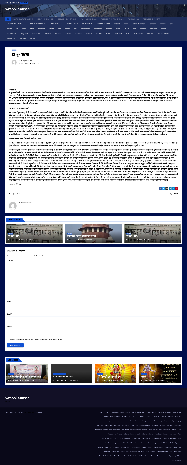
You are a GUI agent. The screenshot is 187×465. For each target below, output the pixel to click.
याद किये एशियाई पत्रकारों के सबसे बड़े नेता (24, 376)
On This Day (87, 24)
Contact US (156, 416)
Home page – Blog (161, 421)
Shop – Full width (150, 451)
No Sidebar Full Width (147, 434)
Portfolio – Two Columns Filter (129, 443)
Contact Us (148, 416)
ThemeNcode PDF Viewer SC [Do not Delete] (136, 456)
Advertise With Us (151, 412)
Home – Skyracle (135, 421)
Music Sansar (72, 24)
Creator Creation (45, 19)
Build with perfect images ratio (112, 416)
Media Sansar (56, 24)
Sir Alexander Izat (62, 376)
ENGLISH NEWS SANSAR (67, 19)
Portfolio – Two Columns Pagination (149, 443)
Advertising (161, 412)
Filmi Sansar (133, 19)
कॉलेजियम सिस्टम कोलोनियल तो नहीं (81, 236)
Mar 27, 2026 (103, 380)
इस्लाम (127, 34)
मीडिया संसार (153, 29)
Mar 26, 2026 (147, 380)
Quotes (144, 447)
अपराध (171, 24)
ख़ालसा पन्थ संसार (138, 34)
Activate (128, 412)
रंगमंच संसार (68, 34)
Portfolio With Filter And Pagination (171, 443)
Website (9, 327)
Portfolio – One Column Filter (132, 438)
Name (9, 301)
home (127, 421)
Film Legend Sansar (151, 19)
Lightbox (174, 429)
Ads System (140, 412)
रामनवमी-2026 (147, 376)
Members (110, 434)
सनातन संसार (118, 34)
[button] (180, 29)
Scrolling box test (135, 451)
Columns (141, 416)
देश (17, 29)
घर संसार (108, 34)
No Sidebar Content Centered (131, 434)
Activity (134, 412)
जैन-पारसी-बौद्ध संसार (163, 34)
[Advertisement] (93, 79)
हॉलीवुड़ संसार (24, 34)
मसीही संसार (150, 34)
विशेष (75, 29)
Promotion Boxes (136, 447)
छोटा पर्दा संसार (98, 29)
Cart (129, 416)
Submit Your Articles (162, 451)
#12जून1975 (35, 63)
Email (9, 314)
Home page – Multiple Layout (103, 429)
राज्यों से (32, 29)
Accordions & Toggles (118, 412)
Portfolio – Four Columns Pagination (112, 438)
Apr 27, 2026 (58, 380)
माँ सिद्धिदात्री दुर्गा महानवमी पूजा (109, 376)
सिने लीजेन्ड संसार (11, 34)
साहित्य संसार (78, 34)
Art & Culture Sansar (23, 19)
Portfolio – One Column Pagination (151, 438)
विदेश (59, 29)
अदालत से (162, 24)
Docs (162, 416)
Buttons (124, 416)
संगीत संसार (48, 34)
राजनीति (52, 29)
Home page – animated (148, 421)
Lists (179, 429)
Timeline (153, 456)
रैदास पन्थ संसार (11, 38)
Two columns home (162, 456)
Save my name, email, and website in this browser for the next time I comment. (36, 339)
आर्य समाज (57, 34)
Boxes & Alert (177, 412)
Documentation (169, 416)
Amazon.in (168, 412)
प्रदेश (24, 29)
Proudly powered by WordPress (14, 412)
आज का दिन (153, 24)
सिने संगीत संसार (36, 34)
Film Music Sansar (89, 19)
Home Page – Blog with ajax (104, 425)
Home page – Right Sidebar (121, 429)
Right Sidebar (168, 447)
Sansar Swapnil (28, 380)
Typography (172, 456)
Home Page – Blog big (174, 421)
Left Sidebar (166, 429)
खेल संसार (9, 29)
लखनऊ (126, 24)
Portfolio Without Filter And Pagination (109, 447)
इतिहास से (89, 34)
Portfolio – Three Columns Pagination (109, 443)
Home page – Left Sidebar (173, 425)
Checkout (134, 416)
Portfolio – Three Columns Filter (172, 438)
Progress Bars (125, 447)
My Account (118, 434)
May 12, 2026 (14, 380)
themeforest (177, 451)
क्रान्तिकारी (117, 24)
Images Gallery (157, 429)
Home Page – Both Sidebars (121, 425)
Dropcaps (178, 416)
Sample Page (177, 447)
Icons (150, 429)
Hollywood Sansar (16, 24)
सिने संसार (163, 29)
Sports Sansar (103, 24)
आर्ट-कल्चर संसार (85, 29)
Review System (158, 447)
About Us (107, 412)
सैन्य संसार (143, 29)
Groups (118, 421)
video (126, 29)
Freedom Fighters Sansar (112, 19)
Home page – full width (158, 425)
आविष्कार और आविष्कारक (139, 24)
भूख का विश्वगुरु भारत (176, 460)
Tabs (171, 451)
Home (102, 412)
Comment (11, 260)
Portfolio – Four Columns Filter (172, 434)
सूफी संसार (32, 38)
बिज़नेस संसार (41, 29)
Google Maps (110, 421)
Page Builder (158, 434)
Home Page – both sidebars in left (140, 425)
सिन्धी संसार (23, 38)
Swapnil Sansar (17, 9)
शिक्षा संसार (109, 29)
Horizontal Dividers (135, 429)
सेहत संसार (99, 34)
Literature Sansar (37, 24)
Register (150, 447)
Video (179, 456)
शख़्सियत (67, 29)
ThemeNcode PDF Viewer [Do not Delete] (110, 456)
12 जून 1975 (172, 194)
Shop (142, 451)
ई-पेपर (118, 29)
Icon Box (144, 429)
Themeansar (38, 412)
